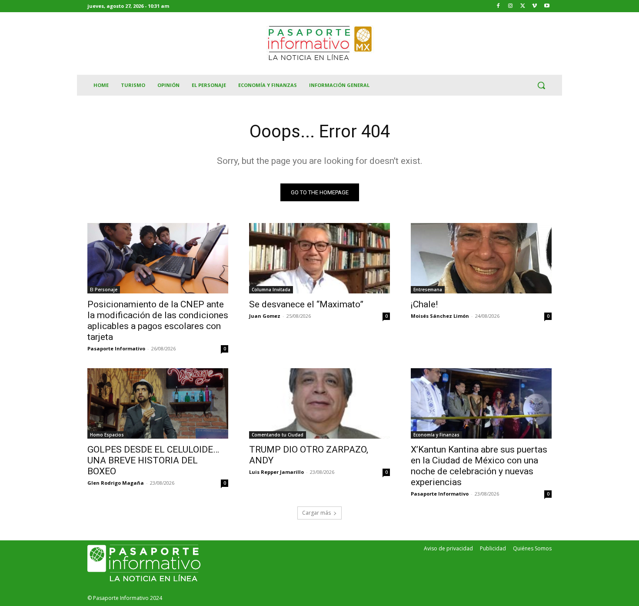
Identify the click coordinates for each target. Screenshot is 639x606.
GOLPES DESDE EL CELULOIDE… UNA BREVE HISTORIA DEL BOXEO (153, 460)
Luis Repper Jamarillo (276, 472)
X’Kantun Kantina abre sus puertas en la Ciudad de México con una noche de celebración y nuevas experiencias (479, 465)
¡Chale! (424, 304)
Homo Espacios (107, 435)
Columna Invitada (271, 289)
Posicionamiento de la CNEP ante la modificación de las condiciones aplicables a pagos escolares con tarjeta (157, 320)
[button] (541, 85)
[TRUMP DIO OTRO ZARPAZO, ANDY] (319, 403)
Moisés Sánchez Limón (440, 316)
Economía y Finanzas (436, 435)
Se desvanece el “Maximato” (306, 304)
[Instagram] (511, 6)
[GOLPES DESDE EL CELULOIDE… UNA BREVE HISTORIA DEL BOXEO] (157, 403)
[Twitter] (523, 6)
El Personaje (103, 289)
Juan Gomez (264, 316)
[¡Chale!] (481, 258)
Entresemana (427, 289)
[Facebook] (498, 6)
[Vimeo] (534, 6)
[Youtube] (547, 6)
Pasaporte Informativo (116, 348)
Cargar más (316, 512)
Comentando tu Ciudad (277, 435)
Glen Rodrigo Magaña (115, 482)
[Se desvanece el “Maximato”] (319, 258)
